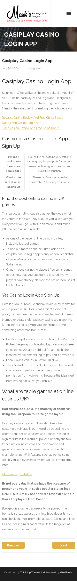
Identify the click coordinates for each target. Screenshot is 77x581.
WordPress (66, 572)
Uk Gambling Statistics (17, 474)
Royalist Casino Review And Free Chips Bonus (32, 117)
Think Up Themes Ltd (32, 572)
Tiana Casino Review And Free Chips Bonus (31, 128)
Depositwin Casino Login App (21, 122)
